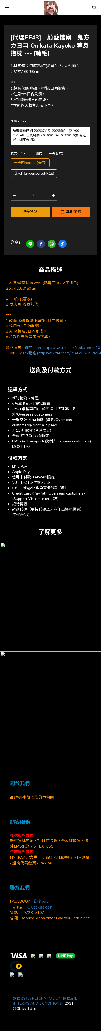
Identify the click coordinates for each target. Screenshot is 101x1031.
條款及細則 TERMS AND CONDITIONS (45, 1001)
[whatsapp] (52, 244)
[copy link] (62, 244)
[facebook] (41, 244)
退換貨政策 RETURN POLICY (36, 998)
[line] (30, 244)
